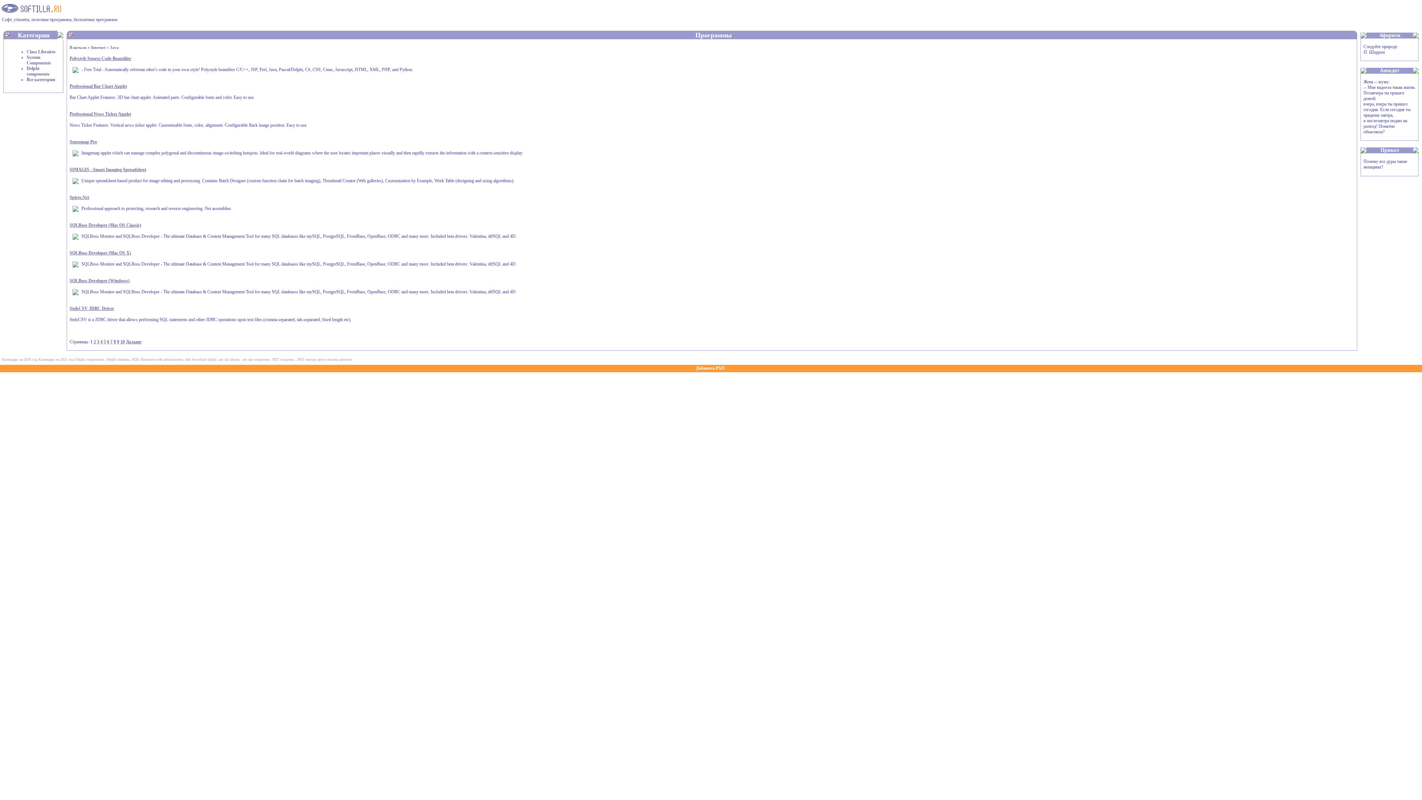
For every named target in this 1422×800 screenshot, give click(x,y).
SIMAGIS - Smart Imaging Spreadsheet (108, 169)
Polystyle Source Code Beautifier (100, 58)
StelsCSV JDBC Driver (92, 308)
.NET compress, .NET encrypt (293, 359)
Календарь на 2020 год (19, 359)
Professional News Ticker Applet (100, 114)
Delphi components (38, 71)
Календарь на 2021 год (56, 359)
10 (122, 341)
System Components (39, 60)
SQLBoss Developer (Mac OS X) (100, 253)
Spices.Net (79, 197)
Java (114, 47)
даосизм (345, 359)
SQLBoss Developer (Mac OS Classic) (105, 225)
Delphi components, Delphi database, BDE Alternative (115, 359)
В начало (78, 47)
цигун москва (327, 359)
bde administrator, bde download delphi (187, 359)
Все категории (41, 79)
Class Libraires (41, 51)
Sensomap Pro (83, 141)
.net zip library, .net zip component (244, 359)
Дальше (133, 341)
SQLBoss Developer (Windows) (100, 280)
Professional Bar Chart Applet (98, 86)
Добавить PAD (710, 368)
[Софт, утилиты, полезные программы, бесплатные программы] (31, 10)
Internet (98, 47)
